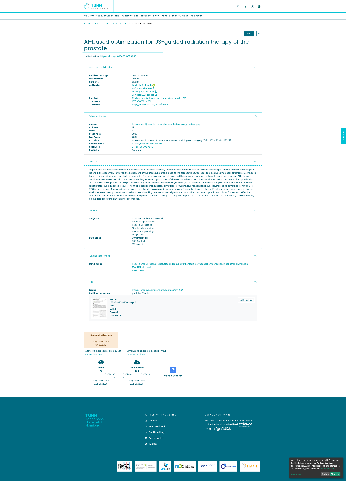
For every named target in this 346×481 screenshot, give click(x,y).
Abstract (93, 161)
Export (248, 33)
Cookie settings (157, 432)
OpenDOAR (207, 466)
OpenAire (228, 466)
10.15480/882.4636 (142, 101)
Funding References (99, 255)
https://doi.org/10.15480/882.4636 (118, 56)
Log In (253, 6)
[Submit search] (238, 6)
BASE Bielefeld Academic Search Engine (249, 466)
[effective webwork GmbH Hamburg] (223, 428)
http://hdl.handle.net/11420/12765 (150, 104)
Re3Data (184, 466)
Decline (325, 474)
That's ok (335, 474)
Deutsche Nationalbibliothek (124, 466)
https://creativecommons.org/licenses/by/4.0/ (157, 290)
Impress (153, 443)
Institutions (180, 16)
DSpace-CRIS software (227, 420)
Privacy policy (156, 438)
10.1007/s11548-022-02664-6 (147, 143)
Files (91, 281)
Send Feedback (157, 426)
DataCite (165, 466)
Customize (296, 474)
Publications (130, 16)
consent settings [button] (94, 354)
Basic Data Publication (100, 67)
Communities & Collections (101, 16)
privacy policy (327, 468)
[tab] (173, 67)
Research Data (150, 16)
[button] (259, 6)
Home (87, 24)
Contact (153, 420)
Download (247, 300)
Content (93, 210)
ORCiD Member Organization (145, 466)
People (166, 16)
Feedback (343, 136)
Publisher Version (98, 116)
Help (245, 6)
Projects (197, 16)
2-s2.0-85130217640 (142, 146)
